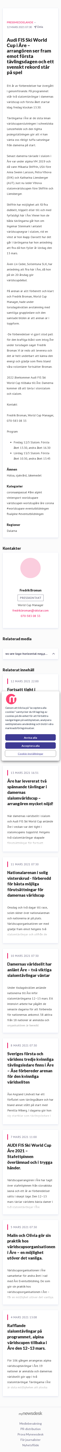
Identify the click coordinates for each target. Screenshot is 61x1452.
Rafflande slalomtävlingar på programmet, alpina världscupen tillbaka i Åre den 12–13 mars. (27, 1337)
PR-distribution (30, 1429)
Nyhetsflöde (30, 1445)
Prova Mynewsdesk (30, 1434)
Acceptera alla (31, 745)
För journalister (30, 1440)
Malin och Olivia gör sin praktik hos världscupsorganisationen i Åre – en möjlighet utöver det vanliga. (31, 1246)
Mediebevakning (30, 1423)
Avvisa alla (30, 737)
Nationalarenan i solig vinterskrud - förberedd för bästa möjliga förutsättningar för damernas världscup (29, 884)
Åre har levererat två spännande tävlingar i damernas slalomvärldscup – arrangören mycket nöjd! (30, 792)
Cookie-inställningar (30, 753)
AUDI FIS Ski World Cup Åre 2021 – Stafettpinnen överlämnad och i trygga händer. (29, 1156)
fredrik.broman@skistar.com (30, 610)
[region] (30, 726)
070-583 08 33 (30, 616)
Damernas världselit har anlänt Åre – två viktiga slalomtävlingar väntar (29, 970)
